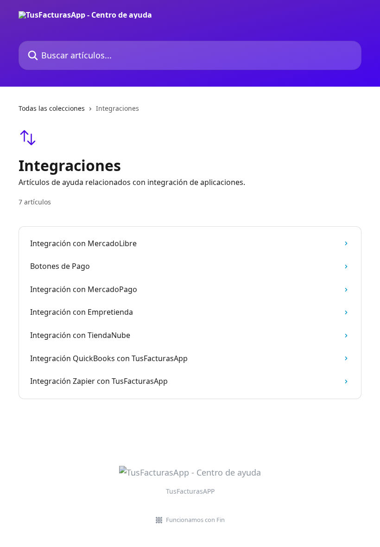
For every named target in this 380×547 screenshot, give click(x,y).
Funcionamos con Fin (195, 519)
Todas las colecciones (52, 108)
